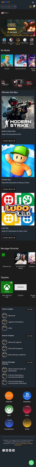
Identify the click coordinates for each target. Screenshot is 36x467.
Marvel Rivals (25, 43)
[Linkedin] (13, 450)
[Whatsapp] (31, 462)
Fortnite (4, 43)
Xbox (9, 415)
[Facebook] (4, 450)
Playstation (27, 402)
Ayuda (30, 443)
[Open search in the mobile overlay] (8, 6)
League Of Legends (18, 43)
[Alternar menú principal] (33, 2)
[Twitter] (10, 450)
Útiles (27, 415)
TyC (17, 443)
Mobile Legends (32, 43)
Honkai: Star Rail (11, 43)
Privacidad (23, 443)
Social (27, 429)
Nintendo (9, 402)
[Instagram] (7, 450)
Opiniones (18, 445)
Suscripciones (9, 429)
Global (5, 13)
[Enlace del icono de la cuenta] (30, 7)
